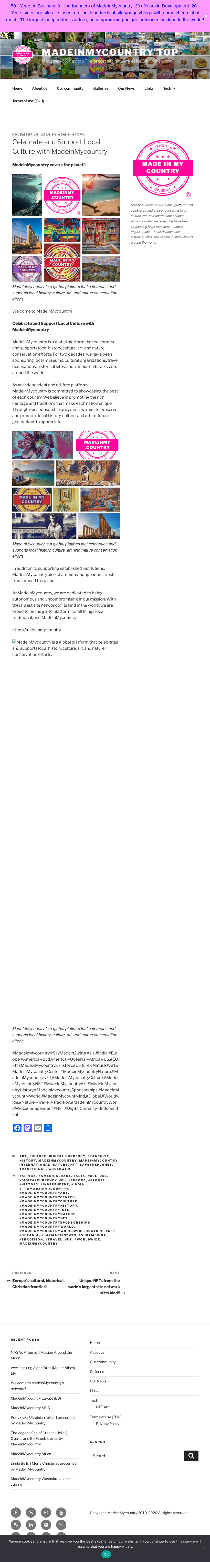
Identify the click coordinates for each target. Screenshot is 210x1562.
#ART (66, 1176)
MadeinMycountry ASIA (30, 1407)
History (27, 1160)
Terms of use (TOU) (28, 101)
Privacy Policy (107, 1423)
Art (23, 1156)
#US (68, 1239)
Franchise (98, 1156)
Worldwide (60, 1169)
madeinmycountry (38, 1243)
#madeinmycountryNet (43, 1218)
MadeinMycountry (57, 1160)
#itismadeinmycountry (43, 1189)
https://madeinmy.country (36, 629)
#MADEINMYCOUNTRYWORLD (46, 1226)
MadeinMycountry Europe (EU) (36, 1398)
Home (17, 88)
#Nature (95, 1231)
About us (39, 88)
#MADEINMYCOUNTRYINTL (44, 1210)
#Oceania (29, 1235)
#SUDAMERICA (93, 1235)
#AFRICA (27, 1176)
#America (49, 1176)
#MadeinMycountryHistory (48, 1205)
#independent (55, 1184)
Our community (70, 88)
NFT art (102, 1407)
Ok (106, 1554)
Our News (126, 88)
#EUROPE (77, 1180)
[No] (203, 1548)
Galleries (100, 88)
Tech (167, 88)
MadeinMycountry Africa (31, 1454)
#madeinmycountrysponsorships (55, 1222)
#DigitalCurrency (38, 1180)
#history (28, 1184)
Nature (60, 1164)
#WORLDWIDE (87, 1239)
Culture (38, 1156)
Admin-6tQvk (71, 134)
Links (148, 88)
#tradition (31, 1239)
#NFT (111, 1231)
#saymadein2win (59, 1235)
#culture (97, 1176)
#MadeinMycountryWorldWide (51, 1231)
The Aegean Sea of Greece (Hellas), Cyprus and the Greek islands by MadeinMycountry (39, 1438)
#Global (97, 1180)
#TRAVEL (54, 1239)
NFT (74, 1164)
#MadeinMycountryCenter (47, 1197)
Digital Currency (67, 1156)
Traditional (32, 1169)
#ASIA (80, 1176)
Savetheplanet (96, 1164)
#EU (62, 1180)
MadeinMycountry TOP (110, 52)
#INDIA (78, 1184)
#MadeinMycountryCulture (48, 1201)
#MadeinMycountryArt (43, 1193)
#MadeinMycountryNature (47, 1214)
